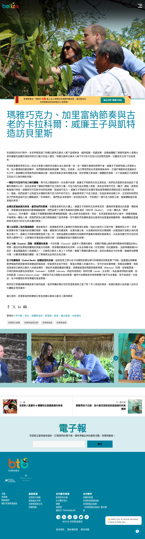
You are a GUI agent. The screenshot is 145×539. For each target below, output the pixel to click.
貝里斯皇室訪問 (31, 322)
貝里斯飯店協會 (90, 504)
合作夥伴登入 (62, 500)
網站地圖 (85, 529)
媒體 (58, 504)
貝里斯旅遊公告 (35, 504)
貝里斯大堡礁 (14, 322)
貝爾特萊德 (88, 497)
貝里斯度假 (61, 322)
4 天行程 (17, 315)
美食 (56, 315)
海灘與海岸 (37, 315)
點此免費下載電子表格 (113, 100)
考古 (26, 315)
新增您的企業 (62, 497)
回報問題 (33, 507)
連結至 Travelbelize (65, 510)
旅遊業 (59, 507)
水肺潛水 (76, 315)
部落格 (48, 315)
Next (115, 358)
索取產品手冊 (34, 500)
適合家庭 (65, 315)
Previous (29, 358)
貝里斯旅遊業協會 (91, 500)
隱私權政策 (72, 529)
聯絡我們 (5, 500)
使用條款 (60, 529)
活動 (3, 493)
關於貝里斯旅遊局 (9, 503)
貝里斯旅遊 (47, 322)
